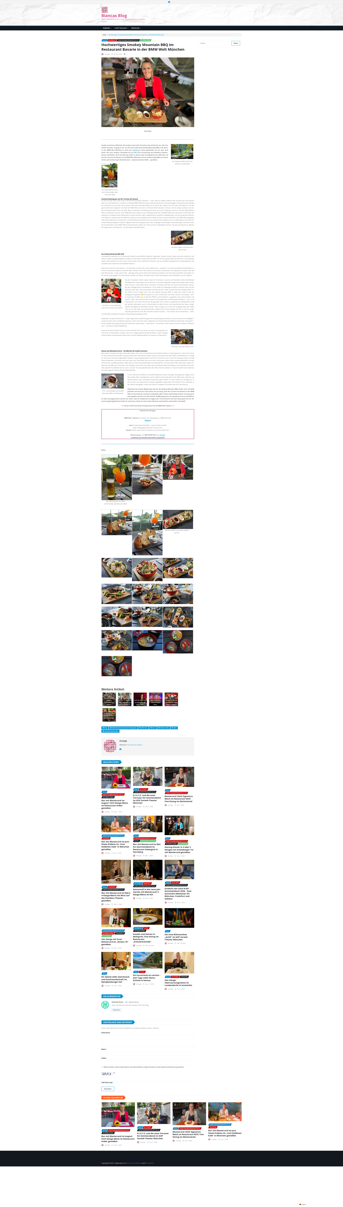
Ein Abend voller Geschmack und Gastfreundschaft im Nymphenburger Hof (115, 979)
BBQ (105, 728)
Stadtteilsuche (121, 28)
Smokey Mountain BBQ (111, 731)
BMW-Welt (144, 728)
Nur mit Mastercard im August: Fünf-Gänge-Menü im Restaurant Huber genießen (114, 804)
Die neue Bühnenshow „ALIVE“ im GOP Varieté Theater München (176, 937)
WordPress (130, 1163)
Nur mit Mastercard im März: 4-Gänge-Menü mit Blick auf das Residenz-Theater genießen (116, 897)
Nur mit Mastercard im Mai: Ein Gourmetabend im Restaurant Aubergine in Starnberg (147, 848)
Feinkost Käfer (164, 728)
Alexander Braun (117, 1002)
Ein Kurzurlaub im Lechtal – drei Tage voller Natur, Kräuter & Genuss (146, 978)
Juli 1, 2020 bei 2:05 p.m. (132, 1002)
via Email (162, 435)
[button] (116, 480)
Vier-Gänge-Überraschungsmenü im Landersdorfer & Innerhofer (178, 982)
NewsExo (138, 1163)
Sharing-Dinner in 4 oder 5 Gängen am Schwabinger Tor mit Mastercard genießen (179, 849)
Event (153, 728)
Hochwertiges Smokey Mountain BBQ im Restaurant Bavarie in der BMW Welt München (136, 35)
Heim (104, 35)
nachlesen (136, 150)
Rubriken (106, 28)
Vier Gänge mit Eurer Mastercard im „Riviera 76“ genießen (114, 942)
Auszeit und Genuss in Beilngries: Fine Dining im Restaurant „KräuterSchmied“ (146, 938)
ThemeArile (150, 1163)
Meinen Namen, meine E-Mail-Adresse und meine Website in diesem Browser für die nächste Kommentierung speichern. (144, 1067)
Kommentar (105, 1033)
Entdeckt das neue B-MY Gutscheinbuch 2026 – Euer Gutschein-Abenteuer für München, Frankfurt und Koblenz (178, 893)
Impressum (135, 28)
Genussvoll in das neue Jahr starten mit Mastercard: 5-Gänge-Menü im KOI (147, 892)
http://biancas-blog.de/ (134, 745)
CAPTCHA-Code (106, 1083)
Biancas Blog (114, 15)
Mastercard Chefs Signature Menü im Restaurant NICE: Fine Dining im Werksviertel (179, 799)
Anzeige (107, 54)
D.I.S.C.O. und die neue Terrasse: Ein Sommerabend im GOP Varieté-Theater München (147, 799)
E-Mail (104, 1058)
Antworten (116, 1010)
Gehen (235, 43)
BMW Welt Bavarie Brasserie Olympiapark (124, 728)
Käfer (174, 728)
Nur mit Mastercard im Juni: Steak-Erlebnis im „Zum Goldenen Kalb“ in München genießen (115, 845)
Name (104, 1049)
